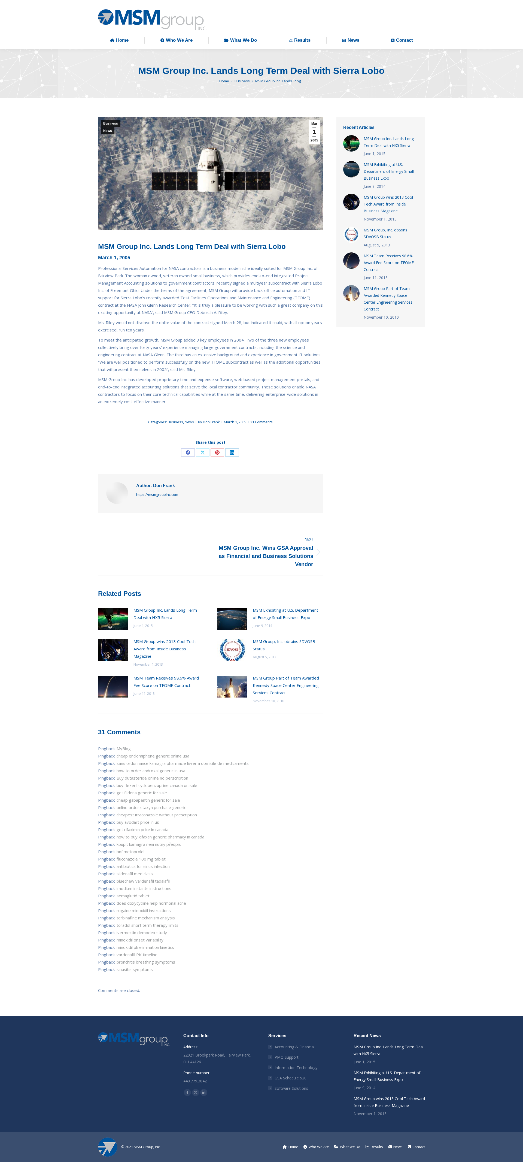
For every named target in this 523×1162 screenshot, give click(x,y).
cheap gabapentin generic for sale (148, 800)
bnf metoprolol (130, 851)
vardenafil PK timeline (137, 954)
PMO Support (287, 1057)
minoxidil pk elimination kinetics (145, 947)
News (107, 131)
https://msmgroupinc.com (157, 494)
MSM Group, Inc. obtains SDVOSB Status (284, 645)
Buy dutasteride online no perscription (152, 778)
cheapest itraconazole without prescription (157, 814)
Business (110, 123)
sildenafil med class (135, 873)
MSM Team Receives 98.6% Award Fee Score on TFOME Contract (166, 681)
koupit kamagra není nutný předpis (149, 844)
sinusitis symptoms (135, 969)
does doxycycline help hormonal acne (151, 903)
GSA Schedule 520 (290, 1077)
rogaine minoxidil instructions (144, 910)
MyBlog (124, 748)
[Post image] (113, 619)
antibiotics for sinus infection (143, 866)
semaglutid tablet (133, 895)
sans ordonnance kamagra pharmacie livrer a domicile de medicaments (183, 763)
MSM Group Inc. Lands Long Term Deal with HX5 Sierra (165, 613)
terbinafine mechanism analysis (146, 917)
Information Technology (296, 1067)
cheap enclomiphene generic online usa (153, 756)
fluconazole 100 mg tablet (141, 859)
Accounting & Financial (295, 1046)
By (209, 421)
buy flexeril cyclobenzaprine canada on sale (157, 785)
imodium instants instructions (144, 888)
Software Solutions (291, 1088)
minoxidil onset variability (140, 940)
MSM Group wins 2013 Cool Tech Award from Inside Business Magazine (164, 649)
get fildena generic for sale (142, 792)
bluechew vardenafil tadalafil (143, 881)
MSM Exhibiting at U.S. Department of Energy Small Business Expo (285, 613)
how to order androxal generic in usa (151, 770)
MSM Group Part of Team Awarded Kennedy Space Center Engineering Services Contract (286, 685)
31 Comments (261, 421)
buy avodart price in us (138, 822)
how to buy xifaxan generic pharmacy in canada (160, 837)
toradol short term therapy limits (147, 925)
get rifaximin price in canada (142, 829)
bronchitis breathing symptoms (146, 962)
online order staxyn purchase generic (151, 807)
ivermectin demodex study (142, 932)
